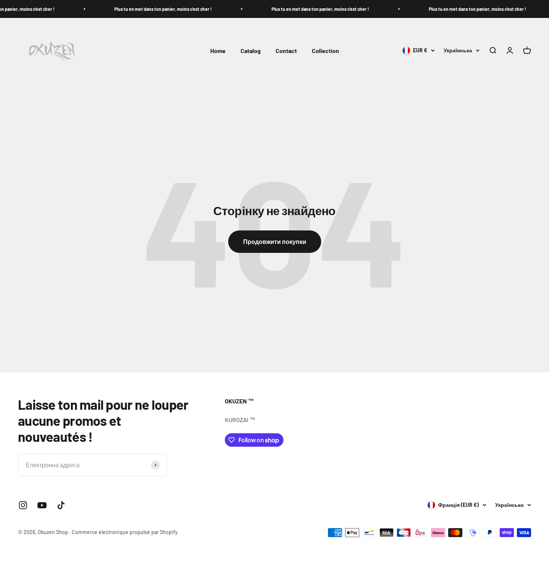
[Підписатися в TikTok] (61, 505)
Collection (325, 50)
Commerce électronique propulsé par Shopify (125, 532)
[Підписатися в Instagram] (23, 505)
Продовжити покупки (274, 241)
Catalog (251, 50)
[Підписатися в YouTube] (42, 505)
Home (218, 50)
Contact (286, 50)
